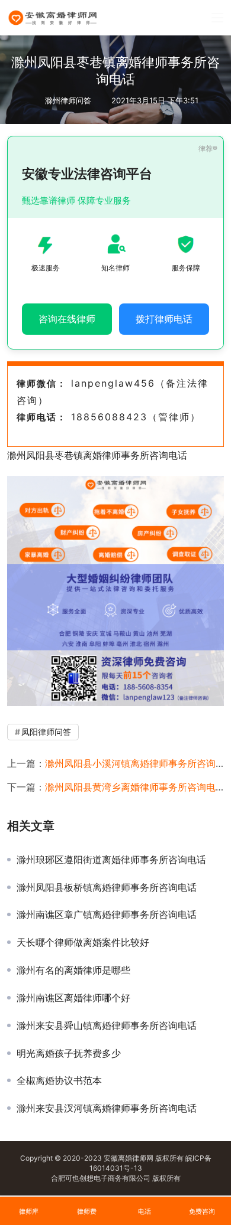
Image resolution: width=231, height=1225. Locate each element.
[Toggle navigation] (217, 17)
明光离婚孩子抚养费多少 (69, 1053)
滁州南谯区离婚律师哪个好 (73, 997)
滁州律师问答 (68, 100)
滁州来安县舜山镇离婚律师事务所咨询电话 (107, 1025)
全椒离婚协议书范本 (59, 1080)
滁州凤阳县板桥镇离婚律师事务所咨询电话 (107, 887)
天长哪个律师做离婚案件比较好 (83, 942)
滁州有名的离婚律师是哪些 (73, 970)
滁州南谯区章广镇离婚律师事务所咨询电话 (107, 914)
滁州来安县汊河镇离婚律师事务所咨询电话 (107, 1108)
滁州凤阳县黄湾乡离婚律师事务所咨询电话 (135, 787)
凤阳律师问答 (46, 732)
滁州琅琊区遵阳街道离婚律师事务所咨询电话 (111, 859)
